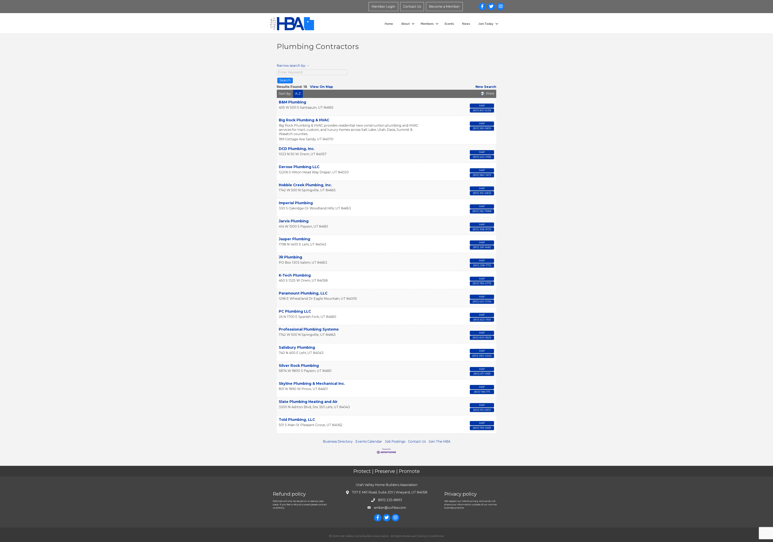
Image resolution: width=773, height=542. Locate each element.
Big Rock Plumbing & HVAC (304, 120)
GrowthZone (435, 536)
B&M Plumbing (292, 102)
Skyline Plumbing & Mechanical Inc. (312, 383)
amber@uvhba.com (390, 508)
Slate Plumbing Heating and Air (308, 401)
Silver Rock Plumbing (299, 365)
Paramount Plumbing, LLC (303, 293)
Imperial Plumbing (296, 203)
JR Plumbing (290, 257)
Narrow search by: (291, 66)
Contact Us (412, 6)
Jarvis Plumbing (294, 221)
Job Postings (395, 441)
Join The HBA (439, 441)
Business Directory (338, 441)
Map (482, 105)
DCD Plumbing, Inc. (297, 149)
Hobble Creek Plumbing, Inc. (305, 185)
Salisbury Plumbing (297, 347)
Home (389, 23)
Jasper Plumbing (294, 239)
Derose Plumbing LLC (299, 167)
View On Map (321, 87)
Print (490, 94)
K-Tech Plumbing (295, 275)
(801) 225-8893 (390, 500)
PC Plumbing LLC (295, 311)
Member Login (383, 6)
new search (485, 87)
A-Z (298, 94)
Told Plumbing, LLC (297, 419)
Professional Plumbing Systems (309, 329)
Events (449, 23)
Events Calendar (368, 441)
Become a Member (444, 6)
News (466, 23)
